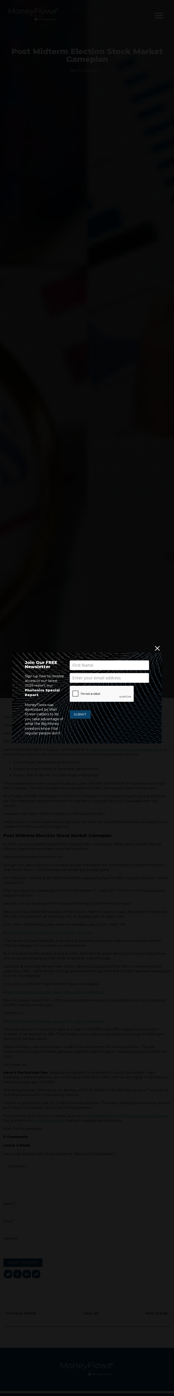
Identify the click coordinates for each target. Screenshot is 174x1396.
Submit (80, 714)
